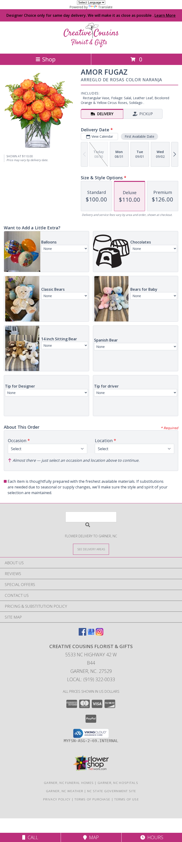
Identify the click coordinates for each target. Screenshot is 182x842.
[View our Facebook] (82, 634)
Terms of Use (126, 799)
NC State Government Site (111, 791)
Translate (105, 7)
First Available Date (139, 136)
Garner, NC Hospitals (118, 783)
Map (93, 837)
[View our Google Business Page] (91, 634)
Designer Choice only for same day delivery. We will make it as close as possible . (91, 15)
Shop (48, 59)
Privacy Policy (56, 799)
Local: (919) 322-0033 (91, 679)
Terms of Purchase (92, 799)
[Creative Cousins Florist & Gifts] (91, 46)
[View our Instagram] (99, 634)
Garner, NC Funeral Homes (69, 783)
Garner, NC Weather (64, 791)
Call (31, 837)
